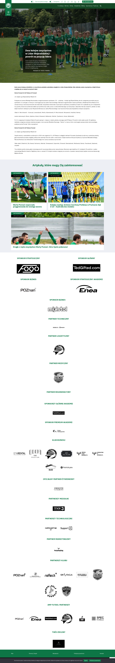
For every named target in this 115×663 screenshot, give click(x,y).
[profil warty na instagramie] (65, 1)
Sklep (71, 6)
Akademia (77, 6)
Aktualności (55, 653)
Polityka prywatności (79, 653)
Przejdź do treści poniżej (41, 70)
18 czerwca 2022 (55, 175)
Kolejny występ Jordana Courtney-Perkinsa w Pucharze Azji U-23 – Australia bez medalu (75, 206)
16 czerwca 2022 (17, 175)
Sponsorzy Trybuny (92, 6)
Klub (12, 653)
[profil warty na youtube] (72, 1)
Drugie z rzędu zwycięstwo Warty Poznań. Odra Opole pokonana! (40, 247)
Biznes (67, 6)
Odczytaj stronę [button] (89, 1)
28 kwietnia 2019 (18, 216)
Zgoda (85, 660)
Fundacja (61, 6)
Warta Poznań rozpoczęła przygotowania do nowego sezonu (27, 206)
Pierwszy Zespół (33, 653)
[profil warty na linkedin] (75, 1)
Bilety (83, 6)
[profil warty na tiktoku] (78, 1)
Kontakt (102, 653)
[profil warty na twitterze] (68, 1)
